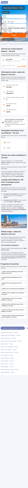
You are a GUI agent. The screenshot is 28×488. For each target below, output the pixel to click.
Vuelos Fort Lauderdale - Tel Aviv (9, 346)
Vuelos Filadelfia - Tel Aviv (7, 372)
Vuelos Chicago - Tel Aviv (7, 358)
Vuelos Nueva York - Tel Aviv (8, 338)
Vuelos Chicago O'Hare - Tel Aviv (9, 352)
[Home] (4, 2)
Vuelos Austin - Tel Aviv (7, 364)
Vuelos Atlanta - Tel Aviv (7, 361)
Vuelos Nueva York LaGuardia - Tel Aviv (11, 341)
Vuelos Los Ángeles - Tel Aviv (9, 349)
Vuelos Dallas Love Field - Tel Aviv (10, 369)
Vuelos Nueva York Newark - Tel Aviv (10, 335)
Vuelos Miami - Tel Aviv (7, 344)
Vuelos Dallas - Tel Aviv (7, 355)
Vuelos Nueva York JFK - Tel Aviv (9, 332)
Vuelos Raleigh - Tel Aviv (7, 366)
